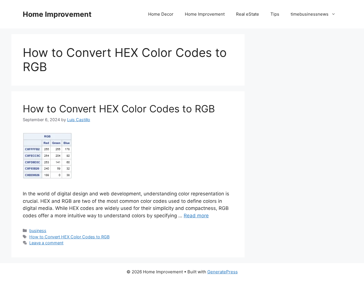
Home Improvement (57, 14)
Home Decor (160, 14)
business (37, 230)
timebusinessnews (309, 14)
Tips (274, 14)
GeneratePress (222, 271)
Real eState (247, 14)
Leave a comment (46, 242)
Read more (196, 215)
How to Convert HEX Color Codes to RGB (119, 109)
